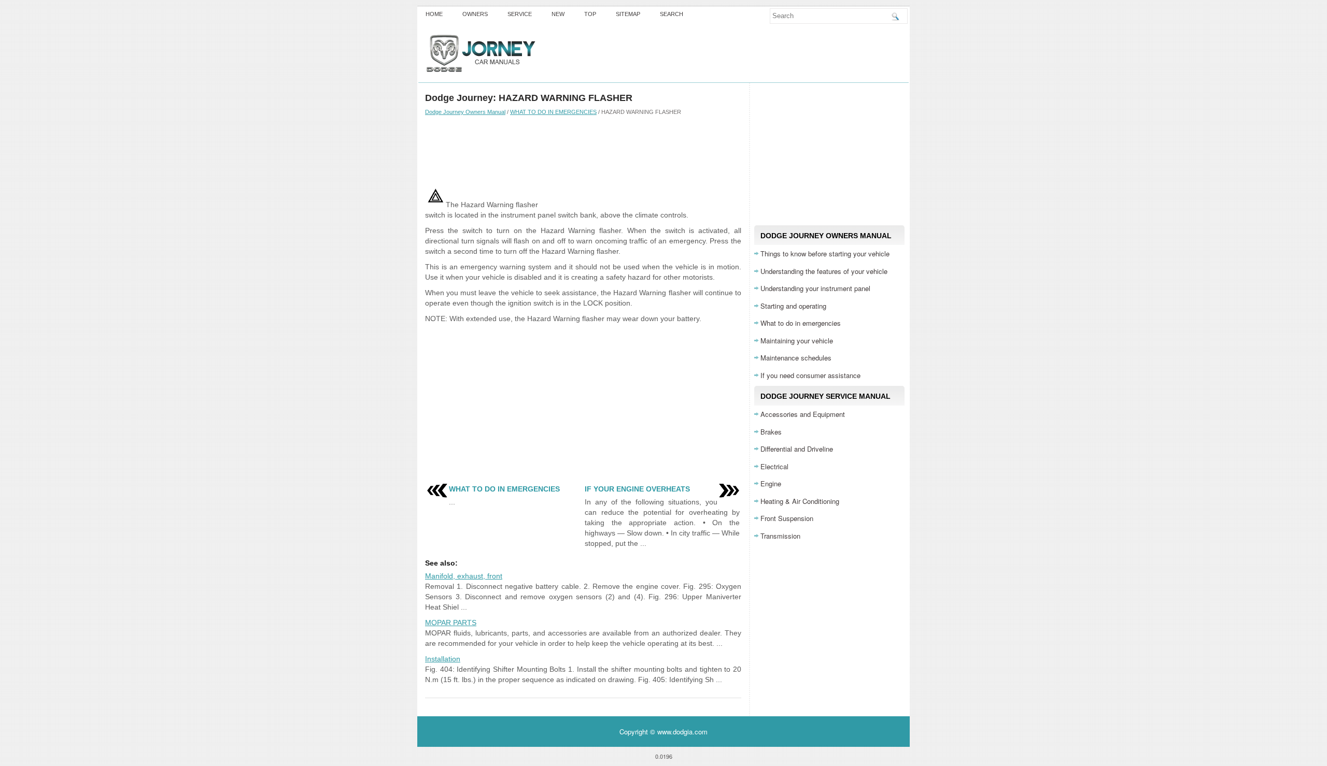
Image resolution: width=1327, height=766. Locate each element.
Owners (475, 14)
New (558, 14)
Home (434, 14)
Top (590, 14)
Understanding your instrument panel (815, 288)
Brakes (771, 432)
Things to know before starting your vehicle (825, 253)
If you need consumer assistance (810, 375)
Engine (770, 483)
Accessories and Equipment (802, 414)
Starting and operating (793, 306)
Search (671, 14)
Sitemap (628, 14)
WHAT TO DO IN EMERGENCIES (553, 112)
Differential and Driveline (796, 449)
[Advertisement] (583, 152)
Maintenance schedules (795, 358)
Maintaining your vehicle (796, 340)
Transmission (780, 536)
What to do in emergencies (800, 323)
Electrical (774, 466)
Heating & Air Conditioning (799, 501)
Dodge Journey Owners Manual (465, 112)
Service (519, 14)
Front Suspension (786, 518)
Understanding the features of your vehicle (823, 271)
